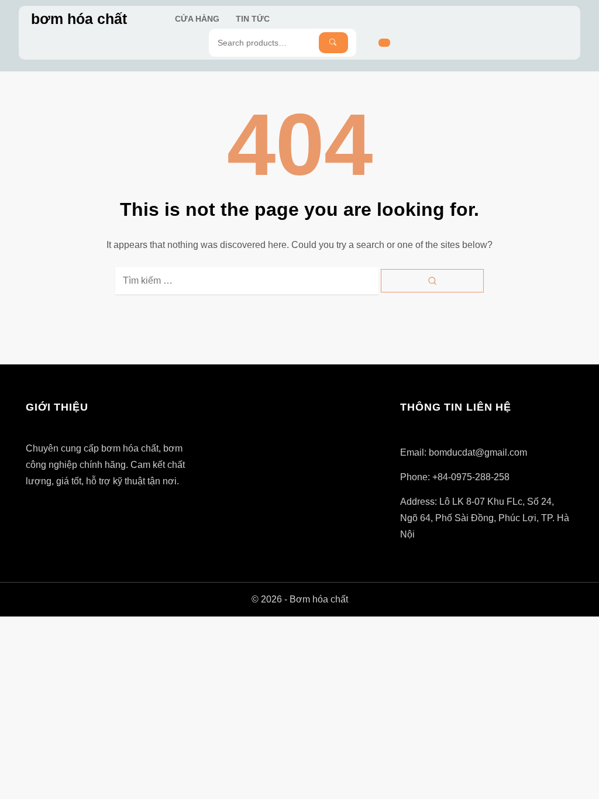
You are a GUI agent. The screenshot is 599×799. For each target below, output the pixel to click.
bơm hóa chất (79, 19)
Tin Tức (253, 18)
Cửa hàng (197, 18)
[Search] (432, 280)
